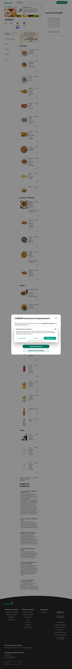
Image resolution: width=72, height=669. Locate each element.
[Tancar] (56, 318)
